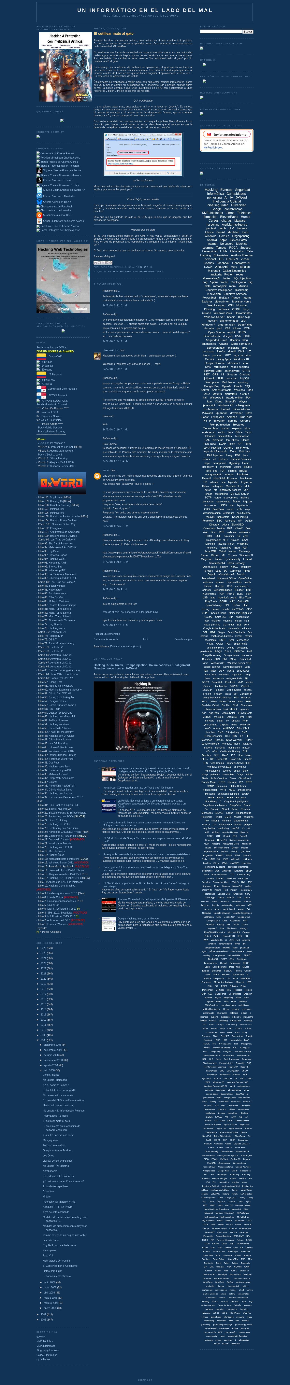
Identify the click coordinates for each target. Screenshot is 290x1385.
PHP (220, 378)
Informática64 (217, 563)
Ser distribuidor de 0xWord (51, 404)
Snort (217, 1255)
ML (223, 555)
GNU (216, 755)
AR (246, 1117)
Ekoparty (46, 369)
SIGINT (215, 1244)
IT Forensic (54, 374)
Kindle (235, 1194)
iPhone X (208, 1105)
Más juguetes (50, 1140)
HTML (209, 536)
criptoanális (207, 1290)
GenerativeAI (211, 278)
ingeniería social (227, 597)
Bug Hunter (56, 497)
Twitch (242, 1078)
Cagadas (206, 913)
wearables (232, 1113)
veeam (225, 1344)
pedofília (246, 1321)
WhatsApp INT (57, 570)
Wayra (243, 401)
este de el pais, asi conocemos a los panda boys (131, 611)
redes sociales (240, 366)
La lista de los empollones (58, 1160)
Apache (223, 343)
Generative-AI (241, 263)
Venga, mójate (51, 1074)
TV (227, 720)
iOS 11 (216, 1313)
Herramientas (243, 313)
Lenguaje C (212, 928)
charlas (226, 220)
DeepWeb (217, 682)
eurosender (211, 1297)
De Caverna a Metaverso (63, 574)
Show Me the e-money (61, 643)
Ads (204, 713)
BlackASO (213, 959)
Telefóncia (208, 1263)
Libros (230, 213)
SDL (222, 1071)
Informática (224, 1182)
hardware (223, 309)
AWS (207, 728)
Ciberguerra (56, 528)
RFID (248, 701)
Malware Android (58, 774)
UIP (205, 1267)
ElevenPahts (245, 713)
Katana (226, 1194)
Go (206, 809)
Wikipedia (235, 859)
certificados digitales (222, 636)
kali (205, 397)
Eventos (226, 190)
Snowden (227, 1255)
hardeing (220, 1309)
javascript (209, 405)
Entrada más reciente (106, 639)
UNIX (212, 859)
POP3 (224, 986)
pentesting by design (222, 1324)
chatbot (232, 470)
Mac (231, 505)
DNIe (247, 624)
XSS (227, 328)
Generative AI (212, 336)
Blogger (239, 589)
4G (208, 751)
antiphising (244, 1005)
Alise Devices (245, 1025)
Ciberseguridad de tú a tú (63, 578)
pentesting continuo (228, 793)
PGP (221, 593)
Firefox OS (235, 1159)
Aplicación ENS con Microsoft (65, 881)
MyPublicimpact (45, 1345)
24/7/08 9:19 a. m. (115, 429)
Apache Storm (230, 1125)
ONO (249, 1221)
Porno (235, 809)
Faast (205, 416)
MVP (240, 682)
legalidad (233, 482)
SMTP (210, 786)
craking (245, 1286)
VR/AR (239, 528)
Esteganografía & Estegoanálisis (67, 812)
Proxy (229, 455)
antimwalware (244, 1086)
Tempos (221, 247)
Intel (240, 701)
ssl (214, 459)
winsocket (235, 1344)
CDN (231, 959)
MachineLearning (243, 1051)
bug (205, 282)
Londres (231, 1201)
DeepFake (235, 805)
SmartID (248, 759)
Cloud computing (241, 343)
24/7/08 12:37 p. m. (116, 526)
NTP (249, 982)
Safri (235, 1248)
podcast (217, 355)
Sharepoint (246, 705)
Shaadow (247, 994)
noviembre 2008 (53, 1049)
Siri (238, 536)
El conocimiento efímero (57, 1276)
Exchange (216, 971)
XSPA (232, 790)
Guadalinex (245, 1171)
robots (206, 459)
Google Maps (209, 782)
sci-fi (246, 620)
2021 (44, 973)
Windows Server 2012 (61, 862)
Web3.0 (230, 897)
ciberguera (222, 1013)
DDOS (205, 682)
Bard (237, 547)
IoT (249, 351)
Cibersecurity (243, 874)
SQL (247, 936)
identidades (216, 1317)
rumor (222, 1336)
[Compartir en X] (103, 263)
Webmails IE (209, 1274)
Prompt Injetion (226, 1063)
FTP (236, 697)
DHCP (246, 963)
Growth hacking (220, 882)
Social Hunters (57, 585)
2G (243, 828)
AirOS (230, 1121)
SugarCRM (233, 1259)
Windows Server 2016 (62, 466)
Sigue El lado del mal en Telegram (60, 165)
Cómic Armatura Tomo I (62, 705)
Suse (246, 997)
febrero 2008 (51, 1302)
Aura (234, 266)
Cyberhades (43, 1359)
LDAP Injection (214, 455)
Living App (217, 416)
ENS (249, 589)
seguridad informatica (237, 1336)
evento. (222, 1297)
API (240, 520)
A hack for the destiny (61, 731)
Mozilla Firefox (226, 543)
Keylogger (244, 1048)
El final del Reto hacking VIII (59, 1090)
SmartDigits (233, 1251)
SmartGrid (245, 1251)
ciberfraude (208, 1013)
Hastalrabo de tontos (239, 628)
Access (208, 909)
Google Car (229, 917)
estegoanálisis (234, 678)
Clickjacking (232, 732)
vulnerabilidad (234, 955)
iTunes (205, 1317)
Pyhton (216, 936)
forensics (212, 547)
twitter (227, 278)
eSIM (219, 1098)
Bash (206, 874)
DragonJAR (54, 356)
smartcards (235, 1020)
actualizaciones (228, 1005)
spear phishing (212, 624)
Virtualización (210, 790)
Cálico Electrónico (51, 419)
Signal (218, 997)
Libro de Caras (51, 1240)
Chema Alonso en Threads (57, 180)
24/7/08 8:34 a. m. (115, 341)
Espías (205, 971)
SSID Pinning (243, 1244)
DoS (227, 736)
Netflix (210, 643)
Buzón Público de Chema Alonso (59, 161)
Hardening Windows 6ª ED (62, 893)
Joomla (241, 574)
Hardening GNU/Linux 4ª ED (65, 831)
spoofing (243, 382)
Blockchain (241, 289)
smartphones (219, 955)
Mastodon (206, 740)
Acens (217, 909)
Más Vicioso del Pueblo (56, 1260)
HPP (245, 920)
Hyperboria (238, 974)
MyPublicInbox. (227, 1217)
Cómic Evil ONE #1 (60, 693)
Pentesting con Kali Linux (63, 828)
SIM (225, 659)
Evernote (206, 1036)
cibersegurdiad (234, 1090)
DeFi (249, 651)
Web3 (224, 282)
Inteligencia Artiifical (221, 1048)
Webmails (242, 543)
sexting (249, 636)
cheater (235, 1009)
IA (231, 197)
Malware (125, 272)
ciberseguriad (233, 1286)
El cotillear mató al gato (56, 1120)
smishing (209, 1340)
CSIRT (217, 1140)
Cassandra (243, 1140)
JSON (236, 924)
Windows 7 (208, 324)
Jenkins (204, 1194)
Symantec (206, 1078)
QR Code (245, 851)
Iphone (209, 232)
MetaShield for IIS (212, 1055)
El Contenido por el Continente (60, 1265)
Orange (246, 932)
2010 (44, 1029)
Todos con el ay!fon (54, 1145)
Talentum (210, 436)
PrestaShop (209, 894)
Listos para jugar (52, 1270)
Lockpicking (215, 1051)
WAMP (247, 1267)
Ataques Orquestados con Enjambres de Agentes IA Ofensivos (154, 899)
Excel (233, 451)
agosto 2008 (51, 1065)
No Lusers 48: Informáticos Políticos (64, 1110)
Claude (245, 440)
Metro (246, 1209)
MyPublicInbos (211, 1217)
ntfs (237, 1321)
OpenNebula (245, 1228)
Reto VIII (48, 1255)
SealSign (207, 690)
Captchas (235, 570)
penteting (223, 1020)
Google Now (223, 1171)
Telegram (219, 420)
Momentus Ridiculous (240, 613)
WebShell (244, 1271)
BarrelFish (206, 1136)
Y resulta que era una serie (58, 1135)
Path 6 (208, 936)
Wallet (237, 817)
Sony (247, 894)
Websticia (224, 674)
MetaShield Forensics (214, 932)
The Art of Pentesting (61, 543)
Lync (248, 1201)
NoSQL (234, 851)
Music (248, 755)
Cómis (220, 1148)
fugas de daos (224, 1305)
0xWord (40, 1337)
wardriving (223, 828)
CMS (220, 732)
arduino (220, 582)
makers (244, 497)
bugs (246, 309)
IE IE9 (242, 332)
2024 (44, 958)
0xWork (209, 1117)
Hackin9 (210, 924)
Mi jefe (47, 1196)
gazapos (248, 1305)
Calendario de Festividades (58, 1176)
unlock (217, 1344)
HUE (225, 1040)
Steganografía (243, 813)
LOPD (223, 505)
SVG (212, 1248)
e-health (207, 693)
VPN (239, 509)
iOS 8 (224, 1313)
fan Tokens (232, 440)
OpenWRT (210, 1232)
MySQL (245, 378)
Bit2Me (248, 466)
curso (217, 497)
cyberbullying (210, 724)
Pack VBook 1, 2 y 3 (50, 454)
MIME (212, 1205)
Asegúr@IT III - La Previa (57, 1206)
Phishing (209, 309)
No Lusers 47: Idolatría (56, 1165)
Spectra (245, 247)
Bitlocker (244, 832)
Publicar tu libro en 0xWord (51, 347)
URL (212, 1267)
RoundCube (211, 1071)
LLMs (223, 251)
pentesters (223, 516)
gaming (232, 420)
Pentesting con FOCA (61, 816)
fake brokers (244, 1098)
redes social (211, 1336)
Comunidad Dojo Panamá (61, 388)
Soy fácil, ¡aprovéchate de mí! (60, 1245)
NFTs (247, 486)
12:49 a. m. (146, 267)
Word (232, 1086)
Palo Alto (234, 986)
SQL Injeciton (233, 1071)
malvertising (227, 905)
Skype (221, 632)
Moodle (235, 847)
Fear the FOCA (49, 412)
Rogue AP (208, 855)
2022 (44, 968)
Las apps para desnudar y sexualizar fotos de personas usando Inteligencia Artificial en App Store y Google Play (154, 770)
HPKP (217, 1040)
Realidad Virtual (210, 705)
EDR (235, 836)
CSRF (222, 640)
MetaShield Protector (225, 478)
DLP (245, 751)
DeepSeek (218, 509)
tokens (237, 328)
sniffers (206, 589)
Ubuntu (217, 393)
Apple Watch (229, 909)
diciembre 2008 (53, 1044)
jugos (249, 1317)
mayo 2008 (50, 1287)
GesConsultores (225, 1167)
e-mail (245, 259)
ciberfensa (220, 1090)
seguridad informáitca (238, 867)
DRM (222, 1032)
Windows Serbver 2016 (237, 1082)
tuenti (247, 582)
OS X (221, 670)
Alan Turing (231, 1025)
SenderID (222, 759)
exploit (231, 332)
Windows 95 (217, 940)
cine (223, 482)
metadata (232, 378)
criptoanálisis (234, 582)
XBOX (234, 566)
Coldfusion (209, 917)
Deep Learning (216, 305)
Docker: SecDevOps (60, 712)
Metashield (208, 578)
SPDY (224, 1244)
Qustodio (240, 1063)
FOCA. (214, 1159)
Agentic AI (226, 547)
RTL (229, 990)
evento (230, 647)
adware (214, 482)
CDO (207, 509)
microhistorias (241, 409)
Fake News (210, 443)
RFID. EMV (239, 1236)
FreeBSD (211, 1163)
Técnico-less (242, 436)
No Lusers (226, 243)
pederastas (233, 1105)
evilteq (106, 470)
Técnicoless (210, 428)
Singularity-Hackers (47, 1350)
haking (213, 1101)
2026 (44, 947)
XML (239, 897)
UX (218, 859)
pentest (211, 228)
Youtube (209, 328)
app (207, 620)
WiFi (231, 305)
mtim (231, 1321)
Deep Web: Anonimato (61, 777)
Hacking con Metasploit (62, 716)
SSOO (245, 1071)
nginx (204, 951)
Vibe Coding (217, 763)
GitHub (215, 555)
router (249, 951)
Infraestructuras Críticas (62, 754)
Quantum (221, 412)
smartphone (219, 463)
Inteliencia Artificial (210, 1186)
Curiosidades (236, 194)
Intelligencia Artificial (220, 1190)
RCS (249, 1063)
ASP (207, 832)
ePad (241, 1290)
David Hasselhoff (232, 666)
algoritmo (237, 674)
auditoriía (210, 1286)
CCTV (224, 959)
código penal (212, 1094)
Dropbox (206, 755)
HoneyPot (222, 840)
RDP (212, 632)
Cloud (218, 401)
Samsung (222, 786)
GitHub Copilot (227, 701)
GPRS (246, 370)
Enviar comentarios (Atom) (125, 646)
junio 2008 (50, 1282)
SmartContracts (221, 389)
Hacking (211, 190)
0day (218, 570)
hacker (232, 551)
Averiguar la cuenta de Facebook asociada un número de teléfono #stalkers (147, 854)
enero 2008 (50, 1308)
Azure (237, 466)
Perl (226, 890)
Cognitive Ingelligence (236, 801)
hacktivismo (244, 512)
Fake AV (228, 971)
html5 (234, 724)
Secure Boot (235, 994)
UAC (207, 440)
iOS (221, 259)
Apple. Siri (221, 1128)
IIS (222, 374)
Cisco (233, 778)
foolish (238, 620)
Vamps (221, 897)
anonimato (225, 466)
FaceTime (243, 878)
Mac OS (229, 1205)
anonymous (240, 766)
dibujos (243, 470)
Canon (248, 1028)
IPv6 (238, 336)
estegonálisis (243, 1294)
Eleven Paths (238, 240)
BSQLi (218, 651)
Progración (208, 1236)
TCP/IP (249, 740)
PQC (228, 643)
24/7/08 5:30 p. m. (115, 589)
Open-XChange (219, 1228)
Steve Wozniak (234, 740)
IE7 (241, 736)
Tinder (218, 817)
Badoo (244, 1132)
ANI (240, 1117)
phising (232, 1109)
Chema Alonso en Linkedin (55, 210)
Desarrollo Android (59, 839)
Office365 (243, 601)
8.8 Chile (46, 361)
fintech (215, 1301)
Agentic (229, 474)
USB (205, 597)
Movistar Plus (234, 486)
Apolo (205, 1028)
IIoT (250, 1178)
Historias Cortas (58, 554)
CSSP (232, 1140)
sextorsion (245, 724)
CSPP (205, 613)
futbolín (237, 1305)
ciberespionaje (216, 347)
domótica (220, 747)
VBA (229, 1267)
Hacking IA (56, 501)
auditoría (216, 274)
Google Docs (209, 1171)
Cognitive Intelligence (219, 289)
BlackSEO (238, 524)
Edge (247, 666)
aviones (212, 944)
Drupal (247, 805)
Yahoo (218, 559)
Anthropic (226, 871)
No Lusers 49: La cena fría (58, 1095)
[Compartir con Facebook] (107, 263)
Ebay (244, 1032)
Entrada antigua (183, 639)
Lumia (240, 1201)
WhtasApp (222, 1274)
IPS (214, 1044)
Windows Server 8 (242, 1278)
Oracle (238, 386)
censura (226, 820)
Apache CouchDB (213, 1125)
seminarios (207, 871)
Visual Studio (234, 690)
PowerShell (209, 297)
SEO (219, 520)
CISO (249, 609)
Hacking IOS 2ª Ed (59, 824)
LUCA (208, 266)
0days (240, 774)
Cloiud (228, 1144)
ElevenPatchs (208, 1155)
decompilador (227, 1094)
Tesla (204, 859)
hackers (242, 228)
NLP (211, 1059)
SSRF (237, 855)
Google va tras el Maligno (57, 1150)
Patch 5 (233, 1232)
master (246, 747)
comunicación (225, 944)
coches (248, 690)
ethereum (228, 512)
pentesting (214, 197)
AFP (204, 1025)
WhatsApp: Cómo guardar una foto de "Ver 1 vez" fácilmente (138, 787)
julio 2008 (49, 1070)
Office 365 (220, 617)
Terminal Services (240, 459)
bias (212, 597)
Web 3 (234, 1271)
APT (240, 443)
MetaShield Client (231, 844)
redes (239, 274)
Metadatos (237, 251)
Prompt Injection (220, 424)
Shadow (208, 997)
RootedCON (229, 936)
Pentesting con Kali (62, 446)
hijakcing (206, 1313)
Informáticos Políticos (55, 1115)
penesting (205, 1324)
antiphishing (242, 617)
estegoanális (230, 1098)
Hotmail (247, 559)
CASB (208, 1140)
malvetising (209, 1321)
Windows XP (225, 405)
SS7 (210, 994)
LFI (247, 736)
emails (223, 1294)
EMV (218, 917)
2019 (44, 983)
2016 (44, 999)
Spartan (247, 1255)
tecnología (211, 640)
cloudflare (231, 393)
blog (245, 340)
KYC (235, 1048)
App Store (214, 713)
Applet (241, 909)
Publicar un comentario (107, 633)
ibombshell (234, 747)
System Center (214, 1001)
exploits (237, 428)
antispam (246, 566)
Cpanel (223, 963)
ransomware (223, 501)
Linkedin (210, 543)
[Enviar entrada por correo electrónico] (153, 267)
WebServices (211, 1005)
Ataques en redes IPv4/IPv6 (65, 874)
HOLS (216, 974)
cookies (227, 770)
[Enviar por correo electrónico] (95, 263)
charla (208, 493)
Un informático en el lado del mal (145, 10)
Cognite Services (222, 913)
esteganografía (213, 474)
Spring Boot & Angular (61, 697)
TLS (205, 763)
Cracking (245, 374)
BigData (224, 297)
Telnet (218, 1263)
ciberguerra (243, 405)
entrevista (218, 678)
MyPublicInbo (243, 1213)
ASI (216, 1121)
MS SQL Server (239, 493)
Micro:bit (240, 982)
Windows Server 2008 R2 (215, 1086)
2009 (44, 1035)
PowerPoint (207, 990)
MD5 (205, 1205)
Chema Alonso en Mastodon (58, 196)
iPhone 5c (235, 1101)
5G (248, 828)
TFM (226, 1001)
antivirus (208, 582)
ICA (241, 782)
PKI (242, 717)
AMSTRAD (238, 609)
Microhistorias (57, 851)
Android (212, 240)
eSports (214, 1017)
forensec (235, 1301)
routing (206, 955)
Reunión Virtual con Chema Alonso (60, 157)
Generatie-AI (237, 1036)
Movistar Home (241, 301)
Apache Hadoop (230, 832)
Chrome (245, 420)
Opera (230, 670)
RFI (212, 759)
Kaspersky (218, 978)
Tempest (219, 690)
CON (247, 328)
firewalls (248, 901)
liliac (223, 1105)
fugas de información (215, 451)
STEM (205, 1248)
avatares (247, 743)
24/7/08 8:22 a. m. (115, 305)
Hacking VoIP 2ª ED (60, 847)
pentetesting (211, 1328)
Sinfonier (229, 536)
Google (216, 209)
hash (235, 947)
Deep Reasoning (212, 655)
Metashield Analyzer (223, 982)
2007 (44, 1314)
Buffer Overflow (218, 778)
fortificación (221, 366)
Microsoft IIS (234, 932)
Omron (238, 1225)
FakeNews (243, 474)
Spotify (224, 566)
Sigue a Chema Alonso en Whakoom (61, 175)
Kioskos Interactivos (239, 840)
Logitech (221, 1201)
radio (221, 432)
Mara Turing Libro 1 (60, 616)
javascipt (244, 947)
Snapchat (237, 894)
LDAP (222, 443)
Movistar (241, 305)
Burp (222, 1028)
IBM (229, 528)
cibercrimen (222, 301)
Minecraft (209, 1213)
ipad (219, 328)
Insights (235, 1182)
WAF (245, 720)
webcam (232, 532)
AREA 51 (46, 383)
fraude (236, 297)
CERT (230, 1028)
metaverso (208, 432)
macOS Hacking (58, 743)
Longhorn (227, 1051)
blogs (206, 355)
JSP (250, 882)
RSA (229, 586)
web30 (235, 828)
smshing (248, 1020)
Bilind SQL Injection (223, 1136)
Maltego (243, 928)
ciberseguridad (218, 205)
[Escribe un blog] (99, 263)
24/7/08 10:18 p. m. (116, 625)
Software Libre (213, 370)
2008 (44, 1040)
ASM (214, 751)
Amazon (232, 416)
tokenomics (209, 343)
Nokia (218, 1059)
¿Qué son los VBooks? (51, 442)
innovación (214, 293)
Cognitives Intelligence (215, 805)
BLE (239, 624)
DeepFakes (245, 324)
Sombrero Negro (58, 593)
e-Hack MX (47, 379)
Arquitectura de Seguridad (65, 531)
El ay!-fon (48, 1191)
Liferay (242, 1197)
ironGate (240, 1317)
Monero (226, 886)
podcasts (208, 351)
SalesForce (220, 994)
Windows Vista (223, 313)
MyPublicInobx (243, 1055)
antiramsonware (243, 1282)
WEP (208, 1082)
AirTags (220, 1025)
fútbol (245, 770)
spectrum (228, 1340)
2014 (44, 1009)
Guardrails (235, 920)
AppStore (238, 871)
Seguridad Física (216, 340)
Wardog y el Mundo (60, 843)
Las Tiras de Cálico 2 (63, 582)
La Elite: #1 (57, 647)
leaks (228, 693)
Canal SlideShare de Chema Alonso (63, 220)
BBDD (249, 871)
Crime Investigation (60, 739)
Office (239, 432)
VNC (250, 1078)
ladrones (205, 905)
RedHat (226, 705)
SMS (208, 366)
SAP (203, 994)
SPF (227, 605)
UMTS (228, 817)
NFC (232, 601)
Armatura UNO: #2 (60, 662)
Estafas (113, 272)
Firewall (206, 478)
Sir (241, 1248)
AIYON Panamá (56, 395)
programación (226, 324)
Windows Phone (231, 743)
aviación (246, 940)
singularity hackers (230, 489)
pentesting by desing (215, 867)
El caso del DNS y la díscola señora (63, 1100)
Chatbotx (218, 1144)
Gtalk (208, 974)
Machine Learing (243, 1205)
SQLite (233, 659)
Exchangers (246, 1155)
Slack (238, 997)
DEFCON (239, 651)
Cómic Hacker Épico (60, 789)
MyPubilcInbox (211, 851)
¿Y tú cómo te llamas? (56, 1085)
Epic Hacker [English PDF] (64, 805)
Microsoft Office (226, 578)
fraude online (234, 397)
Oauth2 (208, 617)
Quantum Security (60, 505)
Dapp (207, 967)
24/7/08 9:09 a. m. (115, 369)
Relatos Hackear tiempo (62, 605)
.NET (206, 374)
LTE (228, 978)
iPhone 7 (247, 1101)
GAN (231, 640)
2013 (44, 1014)
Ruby (240, 593)
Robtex (248, 990)
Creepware (235, 963)
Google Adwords (243, 1167)
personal (210, 259)
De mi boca (240, 1148)
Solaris (238, 1255)
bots (245, 455)
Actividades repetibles (55, 1186)
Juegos (227, 336)
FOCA (233, 247)
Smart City (235, 759)
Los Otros (48, 1155)
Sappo (229, 813)
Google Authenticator (214, 628)
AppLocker (244, 1125)
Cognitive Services (235, 293)
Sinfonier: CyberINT (60, 770)
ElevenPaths (229, 216)
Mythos (224, 851)
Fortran (246, 1159)
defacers (234, 1013)
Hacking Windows (59, 724)
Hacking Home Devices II (64, 520)
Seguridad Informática (148, 272)
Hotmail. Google (219, 1178)
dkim (245, 605)
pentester (208, 501)
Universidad (209, 251)
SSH (248, 593)
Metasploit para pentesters (69, 858)
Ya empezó (49, 1250)
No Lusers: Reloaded (55, 1079)
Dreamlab (46, 365)
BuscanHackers (219, 874)
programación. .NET (213, 1332)
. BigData (244, 1113)
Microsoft (214, 270)
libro (244, 347)
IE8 (228, 924)
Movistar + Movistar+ (225, 1213)
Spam (214, 282)
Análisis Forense (58, 720)
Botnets (223, 459)
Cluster (53, 781)
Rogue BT (245, 1067)
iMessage (210, 793)
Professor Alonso (50, 416)
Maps (217, 886)
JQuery (235, 1190)
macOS (210, 516)
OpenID (233, 1228)
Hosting (220, 924)
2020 (44, 978)
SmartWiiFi (208, 1255)
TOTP (208, 497)
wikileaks (244, 532)
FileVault (224, 1159)
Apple (223, 240)
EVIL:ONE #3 (58, 631)
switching (240, 905)
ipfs (217, 1105)
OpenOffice (245, 578)
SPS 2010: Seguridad (59, 912)
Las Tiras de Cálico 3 (63, 539)
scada (225, 609)
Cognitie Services (242, 1144)
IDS (235, 736)
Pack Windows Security (51, 431)
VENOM (237, 1267)
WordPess (207, 1282)
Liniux (211, 1201)
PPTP (249, 782)
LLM (231, 228)
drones (216, 609)
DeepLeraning (211, 1151)
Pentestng (247, 1059)
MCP (235, 978)
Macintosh (232, 928)
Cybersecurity (232, 559)
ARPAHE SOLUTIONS (54, 400)
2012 (44, 1019)
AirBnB (247, 955)
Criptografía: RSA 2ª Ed (62, 835)
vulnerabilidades (223, 589)
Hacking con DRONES (62, 735)
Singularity (228, 997)
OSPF (205, 1225)
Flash (215, 1036)
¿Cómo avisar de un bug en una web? (64, 1235)
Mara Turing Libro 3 (60, 608)
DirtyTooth (211, 601)
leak (209, 401)
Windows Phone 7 (222, 1278)
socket (218, 1340)
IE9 (206, 670)
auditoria (209, 1090)
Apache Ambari (242, 1121)
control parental (212, 666)
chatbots (216, 620)
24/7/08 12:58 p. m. (116, 561)
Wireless (239, 389)
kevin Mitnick (230, 709)
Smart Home (240, 643)
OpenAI (226, 386)
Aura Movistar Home (229, 1132)
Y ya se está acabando (56, 1211)
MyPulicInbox (208, 1221)
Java (230, 432)
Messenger (243, 640)
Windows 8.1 (218, 663)
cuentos (227, 620)
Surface (236, 1074)
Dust (213, 532)
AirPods (216, 832)
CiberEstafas (56, 597)
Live (222, 928)
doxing (205, 609)
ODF (246, 489)
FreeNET (225, 1036)
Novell (225, 809)
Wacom (208, 1271)
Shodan (232, 374)
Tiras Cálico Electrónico (64, 674)
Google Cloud (218, 613)
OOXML (228, 447)
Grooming (209, 840)
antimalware (232, 370)
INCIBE (206, 1044)
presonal (245, 1328)
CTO (232, 874)
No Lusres (239, 1221)
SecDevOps (243, 670)
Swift (245, 1074)
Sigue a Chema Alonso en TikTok (62, 170)
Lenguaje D (230, 1197)
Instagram (217, 486)
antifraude (247, 859)
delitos (238, 824)
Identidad (233, 232)
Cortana (210, 878)
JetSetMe (215, 1194)
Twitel (222, 551)
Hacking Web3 (57, 558)
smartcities (228, 774)
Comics (224, 236)
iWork (225, 863)
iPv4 (248, 397)
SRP (232, 1244)
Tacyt (248, 432)
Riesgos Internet (58, 701)
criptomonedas (229, 320)
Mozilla (244, 847)
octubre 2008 (51, 1055)
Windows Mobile (211, 743)
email (237, 770)
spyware (244, 709)
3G (225, 570)
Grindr (234, 1171)
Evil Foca (211, 470)
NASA (220, 1221)
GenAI (220, 232)
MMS (220, 1205)
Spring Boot (55, 681)
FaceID (243, 836)
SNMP (229, 855)
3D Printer (228, 624)
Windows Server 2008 (238, 763)
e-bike (244, 1013)
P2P (244, 547)
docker (225, 428)
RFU (248, 1236)
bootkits (207, 863)
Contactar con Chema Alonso (57, 153)
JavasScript (246, 1190)
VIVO (225, 859)
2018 (44, 988)
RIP (212, 1240)
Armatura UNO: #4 (60, 654)
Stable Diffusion (238, 786)
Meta (213, 670)
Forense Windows (57, 924)
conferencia (211, 409)
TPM (250, 1259)
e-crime (244, 393)
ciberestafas (225, 436)
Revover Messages (225, 1240)
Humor (245, 216)
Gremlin (215, 809)
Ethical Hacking (58, 458)
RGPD (205, 1240)
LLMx (220, 1197)
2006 (44, 1319)
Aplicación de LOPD (58, 920)
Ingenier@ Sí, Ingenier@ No (59, 1201)
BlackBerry (211, 801)
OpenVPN (207, 890)
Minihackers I (57, 512)
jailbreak (209, 378)
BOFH (230, 797)
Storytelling (55, 566)
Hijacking (234, 463)
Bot (235, 693)
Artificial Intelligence (234, 224)
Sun (231, 617)
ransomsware (237, 951)
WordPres (219, 1282)
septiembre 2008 (54, 1060)
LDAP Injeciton (208, 1197)
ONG (217, 659)
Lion (240, 755)
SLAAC (219, 813)
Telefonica (206, 817)
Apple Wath (208, 1128)
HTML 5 (235, 882)
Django (245, 967)
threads (221, 1113)
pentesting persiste (244, 1324)
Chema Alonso (111, 350)
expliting (205, 1301)
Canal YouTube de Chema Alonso (59, 226)
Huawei (233, 1178)
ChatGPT (232, 259)
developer (236, 412)
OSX (210, 986)
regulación (209, 828)
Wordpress (212, 382)
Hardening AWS (58, 562)
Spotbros (206, 1259)
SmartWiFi (210, 551)
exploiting (233, 347)
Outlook (245, 686)
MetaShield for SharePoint (217, 1209)
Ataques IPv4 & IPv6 (61, 462)
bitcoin (231, 316)
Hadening (234, 1174)
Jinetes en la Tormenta (62, 620)
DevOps (219, 586)
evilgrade (225, 1017)
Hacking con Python (60, 793)
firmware (224, 1301)
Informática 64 (226, 574)
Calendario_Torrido (214, 528)
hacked (225, 409)
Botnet (236, 501)
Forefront (230, 682)
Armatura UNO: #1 (60, 666)
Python (228, 274)
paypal (248, 824)
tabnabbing (244, 1340)
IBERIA (242, 1178)
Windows (210, 236)
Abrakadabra (50, 1170)
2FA (243, 320)
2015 (44, 1004)
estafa (232, 1294)
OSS (213, 1225)
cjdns (246, 1090)
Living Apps (224, 359)
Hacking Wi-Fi (57, 628)
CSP (225, 1140)
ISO (208, 1182)
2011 (44, 1024)
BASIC (220, 797)
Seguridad (245, 659)
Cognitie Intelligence (242, 913)
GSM (245, 540)
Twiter (226, 1263)
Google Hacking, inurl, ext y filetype (138, 918)
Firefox (221, 351)
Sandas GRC (224, 894)
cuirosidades (221, 1290)
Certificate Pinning (230, 751)
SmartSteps (212, 1074)
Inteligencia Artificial (227, 201)
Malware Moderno (59, 601)
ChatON (207, 1144)
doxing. (232, 1290)
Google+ (206, 882)
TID (205, 482)
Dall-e (229, 1032)
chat (245, 536)
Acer (222, 1121)
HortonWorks (235, 1040)
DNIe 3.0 (231, 878)
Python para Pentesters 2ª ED (66, 797)
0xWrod (218, 1117)
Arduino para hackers (61, 450)
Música (243, 286)
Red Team (54, 708)
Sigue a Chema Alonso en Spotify (59, 185)
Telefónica (244, 213)
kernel (238, 636)
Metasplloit (236, 1209)
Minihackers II (58, 508)
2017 (44, 994)
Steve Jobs (210, 674)
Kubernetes (55, 589)
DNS (241, 351)
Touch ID (228, 1078)
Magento (216, 844)
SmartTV (230, 401)
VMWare (243, 1001)
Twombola (245, 1263)
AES (217, 871)
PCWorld (207, 412)
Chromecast (212, 1032)
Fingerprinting (240, 236)
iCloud (216, 863)
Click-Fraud (245, 778)
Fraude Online (55, 897)
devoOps (240, 1094)
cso (214, 824)
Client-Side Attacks (60, 728)
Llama (245, 463)
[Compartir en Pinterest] (110, 263)
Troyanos (238, 424)
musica (212, 1020)
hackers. (209, 1309)
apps (207, 463)
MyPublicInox (243, 1217)
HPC (206, 1174)
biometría (218, 440)
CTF (218, 836)
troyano (235, 540)
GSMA (213, 701)
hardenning (232, 1309)
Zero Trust (234, 940)
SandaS (247, 855)
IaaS (236, 1044)
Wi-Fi (223, 790)
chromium (246, 1009)
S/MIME (219, 855)
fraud (204, 1101)
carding (215, 820)
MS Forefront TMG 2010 (61, 916)
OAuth (219, 643)
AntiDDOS (228, 728)
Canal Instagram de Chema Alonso (60, 230)
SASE (249, 1240)
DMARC (220, 878)
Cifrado (206, 313)
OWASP (234, 686)
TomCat (217, 1078)
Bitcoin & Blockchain (61, 747)
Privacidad (238, 205)
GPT (228, 355)
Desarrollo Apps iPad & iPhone (66, 870)
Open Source (216, 332)
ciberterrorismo (213, 709)
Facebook (223, 263)
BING (246, 336)
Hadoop (232, 782)
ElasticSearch (242, 1151)
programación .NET (217, 540)
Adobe (216, 728)
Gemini (209, 359)
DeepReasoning (214, 736)
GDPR (223, 601)
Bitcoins (235, 340)
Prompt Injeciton (223, 1236)
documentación (212, 512)
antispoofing (244, 790)
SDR (240, 936)
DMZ (244, 732)
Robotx (240, 1240)
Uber (233, 1001)
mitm (232, 286)
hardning (244, 1309)
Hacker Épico (56, 854)
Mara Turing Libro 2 (60, 612)
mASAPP (234, 863)
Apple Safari (229, 713)
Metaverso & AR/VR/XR (62, 547)
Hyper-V (226, 974)
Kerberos (207, 886)
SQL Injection (242, 278)
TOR (222, 470)
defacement (225, 824)
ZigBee (230, 1282)
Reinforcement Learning (215, 1067)
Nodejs (248, 886)
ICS (233, 755)
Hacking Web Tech (59, 766)
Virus (205, 663)
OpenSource (210, 566)
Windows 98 (235, 1274)
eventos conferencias (238, 1297)
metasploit (219, 286)
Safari (220, 720)
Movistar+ (246, 478)
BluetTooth (240, 1136)
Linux (245, 232)
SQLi (218, 536)
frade (244, 1301)
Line (205, 1051)
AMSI (211, 1025)
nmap (205, 774)
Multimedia (221, 686)
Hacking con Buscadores (61, 901)
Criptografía (238, 282)
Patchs (217, 890)
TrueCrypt (210, 897)
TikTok (236, 605)
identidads (229, 1317)
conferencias (233, 209)
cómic (230, 509)
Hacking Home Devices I (64, 535)
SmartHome (242, 447)
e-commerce (242, 586)
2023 (44, 963)
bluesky (220, 1286)
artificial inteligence (211, 1009)
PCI (216, 986)
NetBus (228, 1221)
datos (208, 489)
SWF (220, 1248)
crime (237, 944)
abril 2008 (50, 1292)
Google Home (231, 655)
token (232, 443)
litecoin (215, 905)
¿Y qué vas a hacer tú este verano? (63, 1181)
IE (247, 974)
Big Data (54, 551)
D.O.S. (228, 651)
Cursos (214, 220)
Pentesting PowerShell (62, 785)
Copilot (226, 836)
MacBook (219, 717)
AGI (226, 1117)
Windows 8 (217, 397)
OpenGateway (214, 605)
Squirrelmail (225, 1074)
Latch (222, 228)
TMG (243, 1259)
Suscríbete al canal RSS (57, 215)
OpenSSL (232, 717)
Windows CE (218, 1082)
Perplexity (208, 520)
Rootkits (219, 740)
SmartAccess (219, 1251)
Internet (212, 243)
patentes (215, 774)
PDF (237, 455)
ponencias (224, 1328)
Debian (208, 586)
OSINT (53, 639)
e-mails (209, 570)
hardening (213, 224)
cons (246, 363)
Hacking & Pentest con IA (65, 516)
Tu (235, 1078)
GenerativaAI (209, 1167)
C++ (249, 1136)
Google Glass (213, 920)
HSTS (222, 782)
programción (230, 1332)
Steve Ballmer (219, 1259)
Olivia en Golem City (64, 524)
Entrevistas (221, 255)
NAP (204, 1059)
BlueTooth (246, 416)
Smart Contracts (236, 632)
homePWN (223, 1101)
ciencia (206, 824)
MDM (206, 844)
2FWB (211, 797)
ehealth (218, 693)
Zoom (214, 901)
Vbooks (236, 720)
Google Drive (244, 917)
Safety (228, 1248)
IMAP (246, 1040)
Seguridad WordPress (61, 758)
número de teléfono (219, 951)
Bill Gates (241, 797)
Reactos (238, 990)
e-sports (224, 724)
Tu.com (232, 555)
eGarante (236, 901)
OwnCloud (222, 1232)
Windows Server (214, 316)
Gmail (232, 351)
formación (210, 216)
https (247, 428)
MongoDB (237, 886)
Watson (218, 1271)
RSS (221, 532)
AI (226, 197)
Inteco (244, 1182)
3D (246, 678)
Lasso (245, 924)
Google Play (211, 386)
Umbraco (220, 1267)
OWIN (221, 1225)
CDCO (210, 836)
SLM (235, 705)
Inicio (146, 639)
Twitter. (235, 1263)
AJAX (233, 1117)
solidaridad (210, 1113)
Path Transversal (231, 1059)
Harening (246, 1174)
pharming (222, 1109)
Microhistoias (228, 1055)
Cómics (209, 263)
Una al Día (53, 904)
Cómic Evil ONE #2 (62, 678)
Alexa (225, 524)
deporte (208, 747)
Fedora (238, 971)
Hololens (206, 1178)
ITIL (214, 1182)
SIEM (207, 1244)
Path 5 (230, 593)
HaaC (225, 755)
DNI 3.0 (228, 1148)
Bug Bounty (55, 624)
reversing (230, 520)
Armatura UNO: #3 (60, 658)
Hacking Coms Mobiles (62, 885)
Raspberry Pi (56, 635)
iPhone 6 (236, 1017)
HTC (213, 1174)
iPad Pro (247, 1313)
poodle (235, 1328)
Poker (243, 986)
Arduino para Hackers (61, 685)
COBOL (239, 1028)
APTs (250, 905)
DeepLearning (240, 516)
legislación (243, 505)
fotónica (226, 947)
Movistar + (233, 363)
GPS (215, 374)
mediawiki (221, 1321)
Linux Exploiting (58, 820)
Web (226, 1271)
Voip (247, 509)
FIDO (206, 1159)
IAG (243, 882)
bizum (226, 1009)
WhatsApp (221, 266)
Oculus (229, 1225)
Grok (225, 920)
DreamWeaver (227, 1151)
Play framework (210, 1063)
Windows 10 (241, 359)
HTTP (207, 420)
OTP (205, 632)
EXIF (237, 1032)
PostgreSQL (246, 890)
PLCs (205, 759)
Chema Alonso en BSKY (56, 201)
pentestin (246, 863)
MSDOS (207, 717)
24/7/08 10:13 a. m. (116, 461)
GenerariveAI (224, 1163)
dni (244, 944)
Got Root (54, 762)
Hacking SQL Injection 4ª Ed (65, 877)
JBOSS (207, 978)
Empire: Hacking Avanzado (64, 670)
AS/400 (208, 1121)
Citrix (248, 412)
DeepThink (234, 967)
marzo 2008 (51, 1297)
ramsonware (244, 1332)
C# (248, 909)
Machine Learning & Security (65, 689)
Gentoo (248, 971)
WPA (206, 940)
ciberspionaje (212, 770)
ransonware (243, 1109)
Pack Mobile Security (50, 427)
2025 (44, 953)
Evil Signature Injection (227, 1155)
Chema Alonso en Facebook (56, 206)
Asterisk (214, 1028)
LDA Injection (246, 1194)
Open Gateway (236, 563)
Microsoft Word (221, 847)
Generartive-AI (239, 1163)
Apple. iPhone (235, 1128)
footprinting (221, 493)
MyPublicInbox (44, 1341)
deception (224, 901)
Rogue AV (233, 1067)
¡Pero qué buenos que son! (58, 1105)
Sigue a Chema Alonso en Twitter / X (64, 190)
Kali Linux (245, 451)
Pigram (233, 890)
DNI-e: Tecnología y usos (61, 908)
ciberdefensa (241, 820)
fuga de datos (242, 355)
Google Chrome (215, 363)
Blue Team (245, 597)
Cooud (211, 1148)
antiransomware (215, 647)
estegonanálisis (212, 947)
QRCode (220, 990)
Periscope (244, 1232)
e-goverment (231, 497)
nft (215, 489)
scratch (245, 793)
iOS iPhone (235, 1313)
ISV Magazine (225, 1044)
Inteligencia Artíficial (230, 1186)
